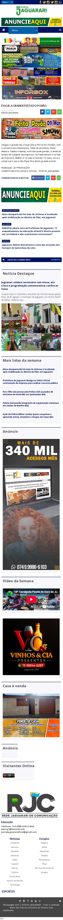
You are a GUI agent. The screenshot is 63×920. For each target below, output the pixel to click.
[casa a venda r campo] (31, 75)
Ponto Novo (14, 876)
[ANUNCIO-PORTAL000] (31, 201)
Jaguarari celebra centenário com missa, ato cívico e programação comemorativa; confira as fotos (29, 286)
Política (14, 872)
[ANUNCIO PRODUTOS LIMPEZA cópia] (31, 66)
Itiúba (15, 859)
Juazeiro (15, 863)
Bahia (44, 847)
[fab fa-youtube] (35, 901)
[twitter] (44, 2)
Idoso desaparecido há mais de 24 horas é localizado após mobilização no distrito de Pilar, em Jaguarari (29, 216)
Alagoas (44, 843)
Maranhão (44, 851)
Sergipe (44, 872)
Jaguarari (7, 224)
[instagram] (48, 2)
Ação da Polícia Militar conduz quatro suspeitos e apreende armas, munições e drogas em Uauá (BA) (28, 415)
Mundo (15, 868)
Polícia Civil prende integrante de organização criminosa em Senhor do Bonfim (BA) (31, 404)
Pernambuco (44, 859)
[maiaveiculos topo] (31, 52)
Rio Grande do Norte (44, 868)
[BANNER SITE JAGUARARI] (31, 44)
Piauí (44, 863)
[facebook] (40, 2)
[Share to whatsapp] (59, 111)
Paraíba (44, 855)
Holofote (15, 855)
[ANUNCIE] (31, 25)
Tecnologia (15, 884)
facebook (55, 259)
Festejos (6, 241)
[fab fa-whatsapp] (60, 2)
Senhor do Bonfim (15, 880)
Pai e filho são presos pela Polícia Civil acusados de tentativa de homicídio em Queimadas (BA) (28, 393)
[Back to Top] (60, 901)
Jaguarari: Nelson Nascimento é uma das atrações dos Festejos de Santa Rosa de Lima (31, 246)
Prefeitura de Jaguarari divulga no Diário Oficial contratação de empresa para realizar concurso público (30, 381)
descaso (15, 847)
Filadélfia (15, 851)
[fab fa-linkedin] (31, 901)
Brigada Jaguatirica (11, 211)
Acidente (15, 843)
